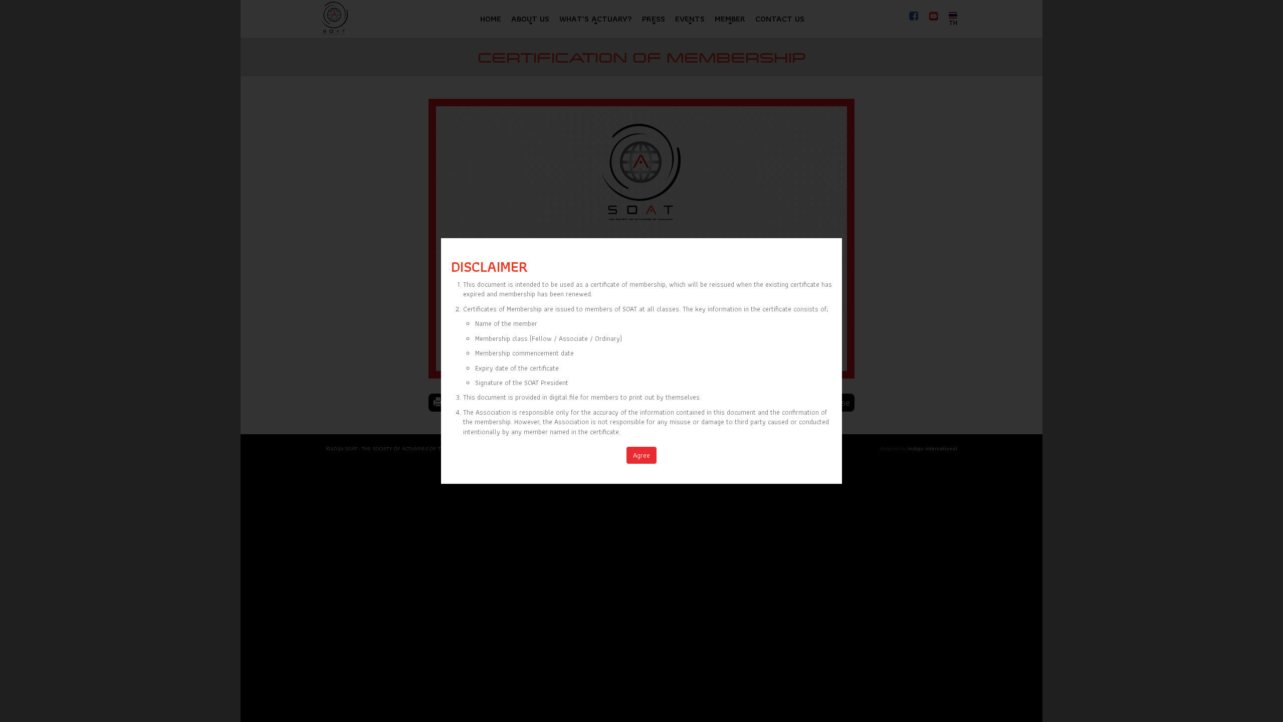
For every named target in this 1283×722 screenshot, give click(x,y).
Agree (641, 455)
